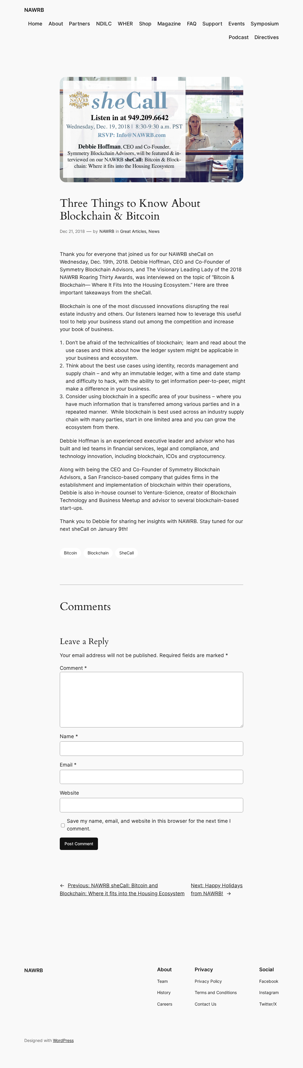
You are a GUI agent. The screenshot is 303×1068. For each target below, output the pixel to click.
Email (68, 765)
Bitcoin (70, 552)
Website (69, 793)
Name (69, 736)
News (154, 231)
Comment (73, 668)
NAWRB (34, 10)
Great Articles (133, 231)
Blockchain (98, 552)
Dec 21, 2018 (72, 231)
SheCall (126, 552)
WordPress (63, 1040)
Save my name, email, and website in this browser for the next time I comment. (149, 825)
